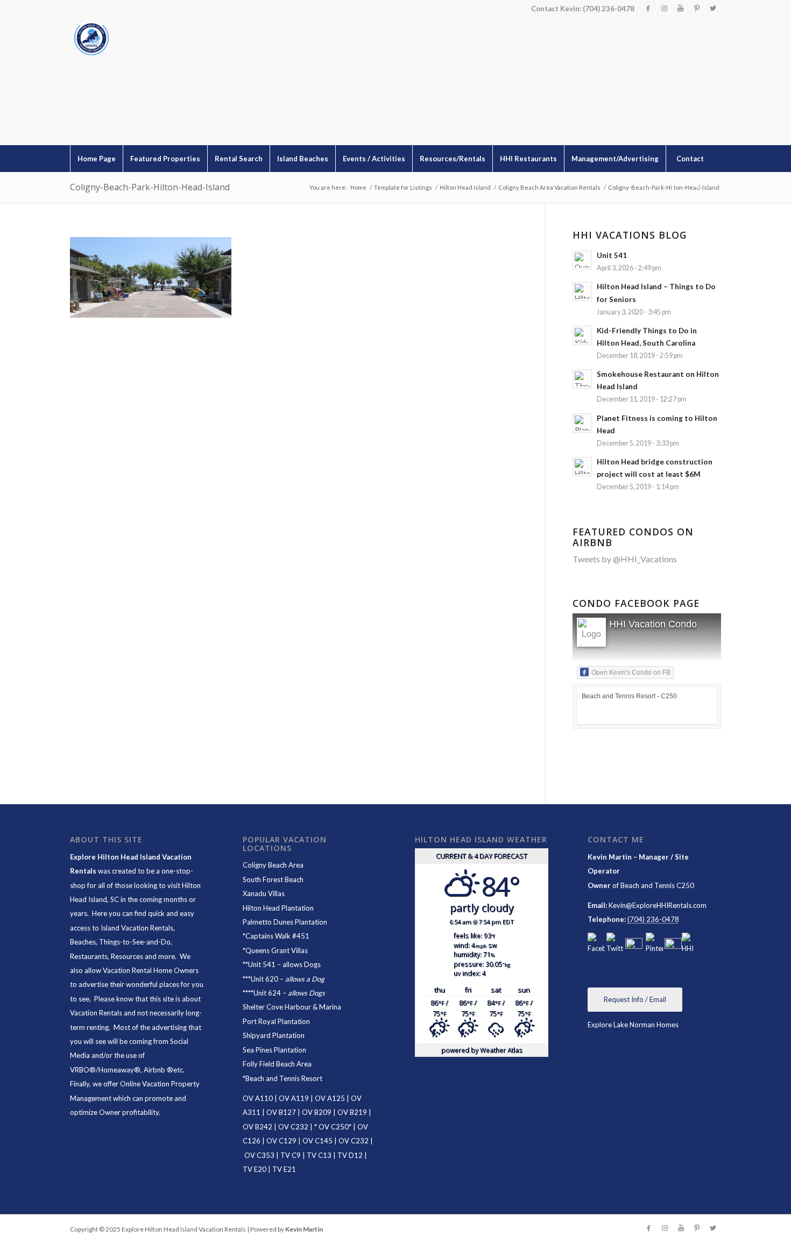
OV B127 (281, 1112)
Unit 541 (262, 964)
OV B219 (352, 1112)
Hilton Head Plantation (278, 908)
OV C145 (317, 1140)
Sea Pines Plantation (274, 1050)
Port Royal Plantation (276, 1021)
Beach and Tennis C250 (657, 885)
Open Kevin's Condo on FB (630, 672)
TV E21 (284, 1169)
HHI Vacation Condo (653, 624)
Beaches (83, 942)
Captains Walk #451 (277, 936)
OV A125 (330, 1098)
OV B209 (316, 1112)
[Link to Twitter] (713, 8)
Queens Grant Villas (276, 950)
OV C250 (333, 1126)
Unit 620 (264, 979)
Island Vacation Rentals (137, 928)
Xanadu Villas (264, 893)
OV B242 (257, 1126)
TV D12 (350, 1155)
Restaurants (89, 956)
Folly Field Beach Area (277, 1064)
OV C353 (259, 1155)
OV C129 (281, 1140)
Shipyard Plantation (274, 1035)
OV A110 (258, 1098)
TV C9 (290, 1155)
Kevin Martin (304, 1229)
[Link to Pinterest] (696, 8)
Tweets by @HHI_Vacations (625, 559)
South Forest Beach (273, 879)
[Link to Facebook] (648, 8)
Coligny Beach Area (273, 865)
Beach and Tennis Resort (283, 1078)
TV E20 (254, 1169)
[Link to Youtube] (680, 8)
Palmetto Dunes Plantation (285, 922)
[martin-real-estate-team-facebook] (596, 944)
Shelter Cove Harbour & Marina (292, 1007)
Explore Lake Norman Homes (633, 1024)
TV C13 (319, 1155)
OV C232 (293, 1126)
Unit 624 (267, 993)
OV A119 (294, 1098)
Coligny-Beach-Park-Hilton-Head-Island (150, 187)
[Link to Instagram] (664, 8)
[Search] (697, 185)
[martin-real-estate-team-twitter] (615, 944)
